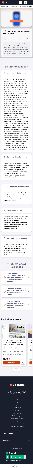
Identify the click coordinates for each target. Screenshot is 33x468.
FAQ (17, 402)
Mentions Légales (17, 416)
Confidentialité (17, 408)
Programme (17, 466)
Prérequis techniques (17, 426)
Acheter (12, 362)
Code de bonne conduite (17, 424)
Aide (17, 400)
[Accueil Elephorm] (17, 384)
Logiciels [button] (6, 440)
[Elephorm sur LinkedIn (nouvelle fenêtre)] (24, 392)
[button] (14, 370)
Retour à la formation (4, 38)
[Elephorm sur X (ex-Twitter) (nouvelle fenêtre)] (15, 392)
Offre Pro (17, 410)
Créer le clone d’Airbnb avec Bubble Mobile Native (25, 6)
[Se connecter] (25, 2)
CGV (17, 405)
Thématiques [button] (8, 433)
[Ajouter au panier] (23, 363)
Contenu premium (16, 21)
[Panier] (20, 2)
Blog (17, 421)
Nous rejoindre (17, 413)
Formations (14, 6)
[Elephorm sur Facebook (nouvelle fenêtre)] (10, 392)
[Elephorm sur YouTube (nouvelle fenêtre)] (19, 392)
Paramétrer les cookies (17, 418)
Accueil (5, 6)
